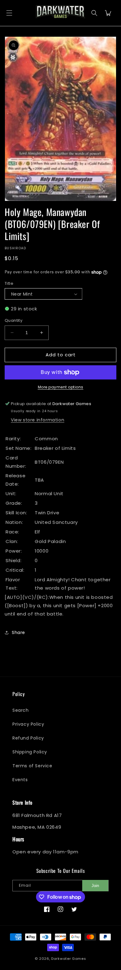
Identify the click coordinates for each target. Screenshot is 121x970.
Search (20, 710)
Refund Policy (28, 738)
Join (95, 885)
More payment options (60, 387)
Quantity (13, 320)
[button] (9, 13)
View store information (37, 420)
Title (9, 283)
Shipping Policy (29, 752)
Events (20, 780)
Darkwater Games (68, 958)
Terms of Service (32, 766)
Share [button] (18, 632)
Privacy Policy (28, 724)
